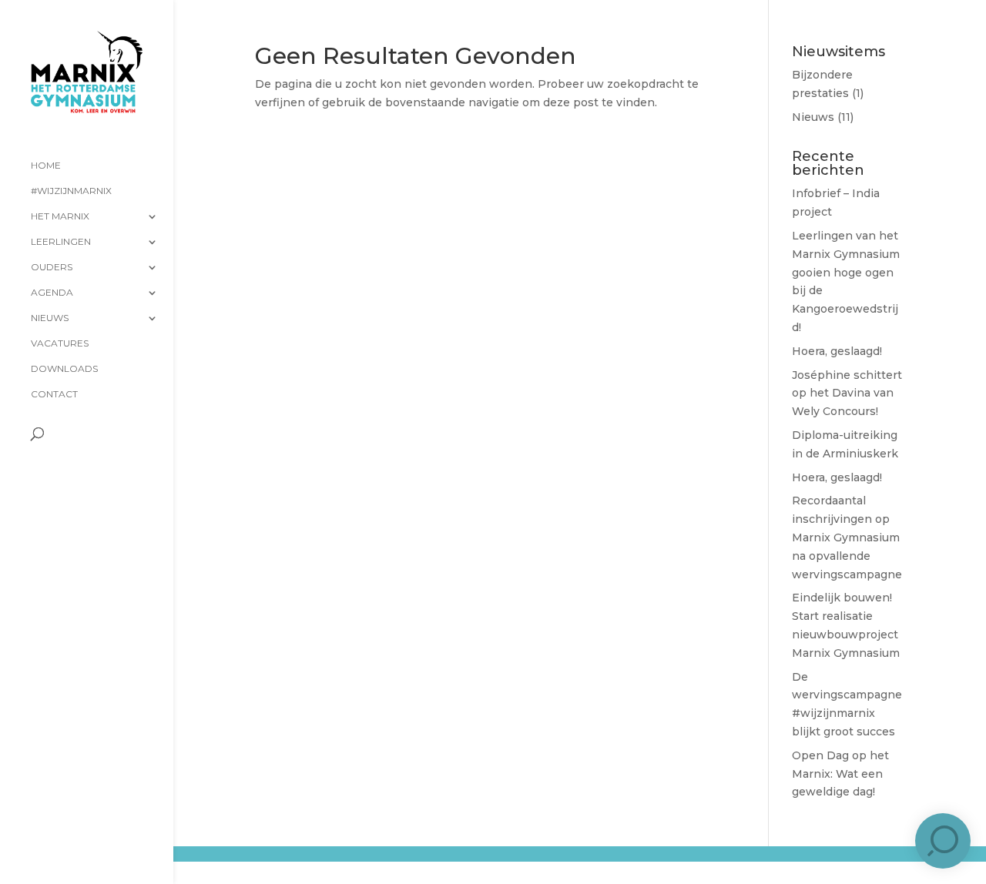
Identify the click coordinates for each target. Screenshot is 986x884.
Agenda (52, 292)
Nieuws (50, 318)
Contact (54, 394)
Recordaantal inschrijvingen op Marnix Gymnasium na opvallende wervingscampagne (847, 537)
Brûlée (320, 866)
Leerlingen (61, 241)
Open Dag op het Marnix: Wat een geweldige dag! (840, 773)
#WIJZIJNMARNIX (71, 191)
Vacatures (60, 343)
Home (46, 165)
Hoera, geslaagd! (837, 351)
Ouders (51, 267)
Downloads (64, 368)
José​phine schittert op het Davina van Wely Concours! (847, 393)
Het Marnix (60, 216)
